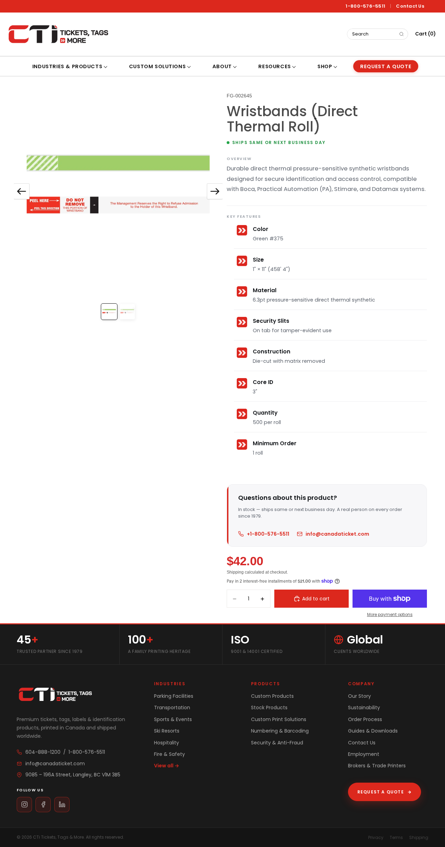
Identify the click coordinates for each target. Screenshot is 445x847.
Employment (363, 754)
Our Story (359, 696)
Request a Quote (384, 792)
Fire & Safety (169, 754)
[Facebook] (43, 804)
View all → (166, 765)
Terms (396, 837)
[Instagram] (24, 804)
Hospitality (166, 742)
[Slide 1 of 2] (109, 311)
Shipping (418, 837)
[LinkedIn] (62, 804)
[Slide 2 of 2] (127, 311)
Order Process (365, 719)
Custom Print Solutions (278, 719)
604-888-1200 (42, 752)
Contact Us (410, 6)
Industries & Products (67, 66)
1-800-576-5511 (365, 6)
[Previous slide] (21, 191)
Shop (324, 66)
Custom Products (272, 696)
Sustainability (364, 707)
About (222, 66)
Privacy (375, 837)
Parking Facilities (173, 696)
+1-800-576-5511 (268, 533)
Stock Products (269, 707)
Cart (425, 33)
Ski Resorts (166, 730)
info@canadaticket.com (337, 533)
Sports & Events (173, 719)
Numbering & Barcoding (280, 730)
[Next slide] (214, 191)
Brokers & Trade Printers (377, 765)
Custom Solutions (157, 66)
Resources (274, 66)
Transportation (172, 707)
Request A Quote (385, 66)
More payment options (390, 614)
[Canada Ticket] (58, 34)
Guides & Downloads (373, 730)
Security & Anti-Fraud (277, 742)
